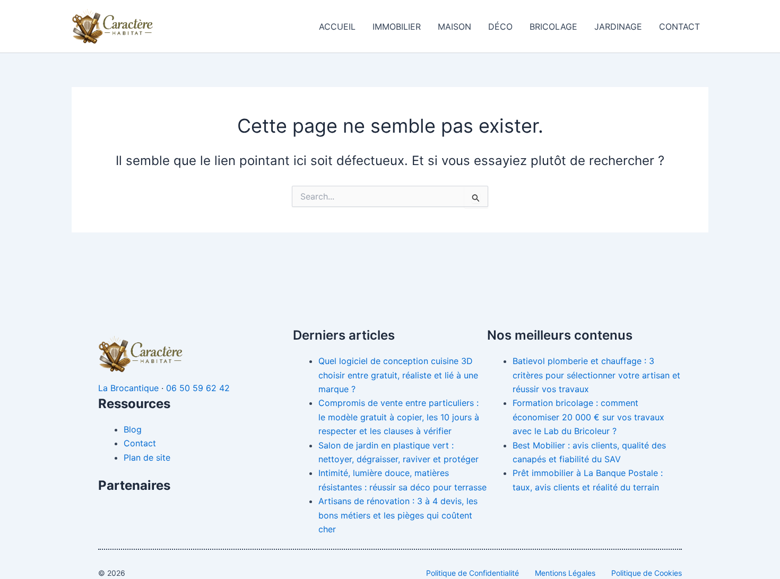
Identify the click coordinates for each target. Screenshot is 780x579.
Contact (679, 26)
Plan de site (147, 457)
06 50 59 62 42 (198, 388)
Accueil (337, 26)
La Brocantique (128, 388)
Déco (500, 26)
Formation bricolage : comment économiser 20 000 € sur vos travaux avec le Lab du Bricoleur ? (588, 416)
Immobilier (396, 26)
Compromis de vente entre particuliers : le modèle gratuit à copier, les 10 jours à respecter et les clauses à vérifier (398, 416)
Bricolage (553, 26)
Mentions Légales (565, 572)
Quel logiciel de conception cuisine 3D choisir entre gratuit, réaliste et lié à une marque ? (398, 375)
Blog (133, 429)
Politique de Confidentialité (472, 572)
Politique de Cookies (646, 572)
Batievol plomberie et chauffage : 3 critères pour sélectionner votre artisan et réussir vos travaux (596, 375)
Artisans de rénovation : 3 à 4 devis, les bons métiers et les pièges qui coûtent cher (398, 515)
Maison (454, 26)
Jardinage (618, 26)
